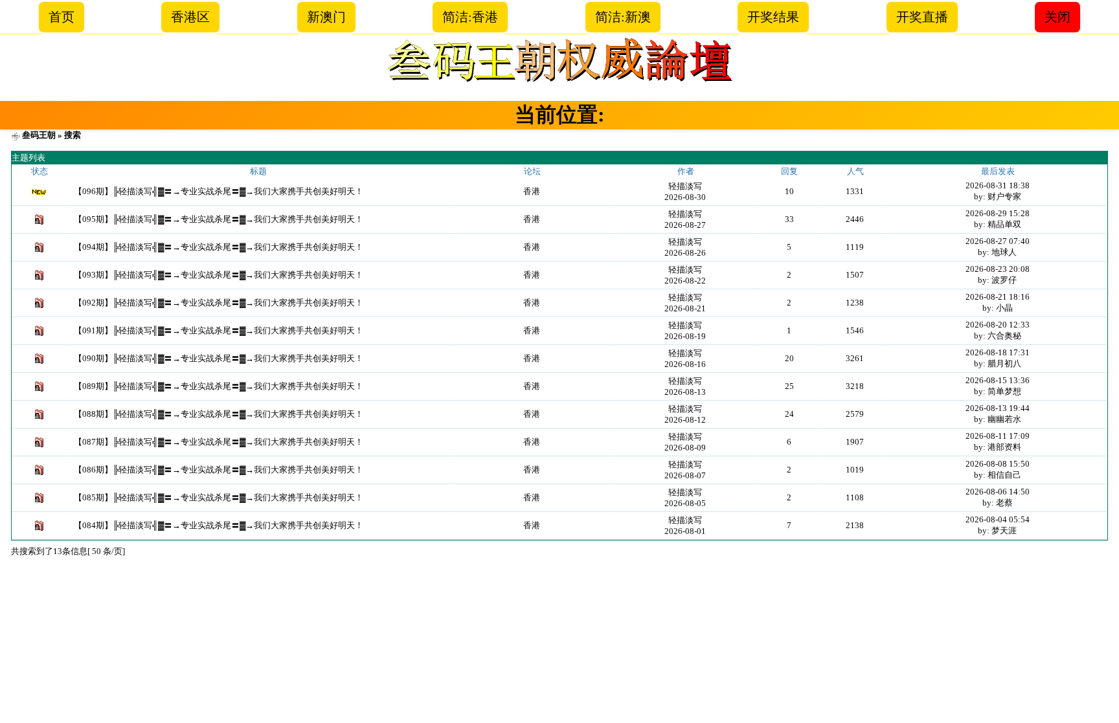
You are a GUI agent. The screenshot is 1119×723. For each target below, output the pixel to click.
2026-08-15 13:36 (998, 380)
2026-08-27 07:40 (998, 241)
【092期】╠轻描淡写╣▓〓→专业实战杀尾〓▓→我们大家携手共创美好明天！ (218, 302)
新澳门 (326, 17)
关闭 (1057, 17)
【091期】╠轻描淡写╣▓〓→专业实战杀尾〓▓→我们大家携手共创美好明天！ (218, 330)
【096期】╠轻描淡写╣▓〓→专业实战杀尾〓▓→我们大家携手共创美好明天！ (218, 191)
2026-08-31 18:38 (998, 185)
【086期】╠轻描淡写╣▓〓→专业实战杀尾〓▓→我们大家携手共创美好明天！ (218, 469)
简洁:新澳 (623, 17)
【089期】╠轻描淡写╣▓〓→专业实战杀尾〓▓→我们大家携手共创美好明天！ (218, 386)
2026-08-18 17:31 (998, 352)
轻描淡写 (685, 186)
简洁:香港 (470, 17)
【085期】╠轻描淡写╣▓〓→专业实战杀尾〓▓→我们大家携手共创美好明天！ (218, 497)
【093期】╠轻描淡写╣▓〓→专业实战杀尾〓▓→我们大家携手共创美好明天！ (218, 275)
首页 (61, 17)
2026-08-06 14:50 (998, 491)
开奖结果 (773, 17)
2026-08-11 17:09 (998, 436)
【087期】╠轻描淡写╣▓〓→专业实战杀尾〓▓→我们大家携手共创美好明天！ (218, 442)
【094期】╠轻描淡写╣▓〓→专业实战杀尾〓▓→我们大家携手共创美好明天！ (218, 247)
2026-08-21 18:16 (998, 297)
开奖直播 (922, 17)
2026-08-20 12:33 (998, 324)
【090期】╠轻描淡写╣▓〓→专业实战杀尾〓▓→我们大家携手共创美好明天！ (218, 358)
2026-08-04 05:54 (998, 519)
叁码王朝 (39, 135)
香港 (531, 191)
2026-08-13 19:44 (998, 408)
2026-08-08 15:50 (998, 464)
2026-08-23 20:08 (998, 269)
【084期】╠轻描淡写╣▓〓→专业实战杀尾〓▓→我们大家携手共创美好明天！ (218, 525)
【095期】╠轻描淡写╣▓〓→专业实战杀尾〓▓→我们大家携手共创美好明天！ (218, 219)
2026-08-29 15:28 (998, 213)
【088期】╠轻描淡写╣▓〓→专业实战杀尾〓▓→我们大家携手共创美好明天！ (218, 414)
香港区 (190, 17)
